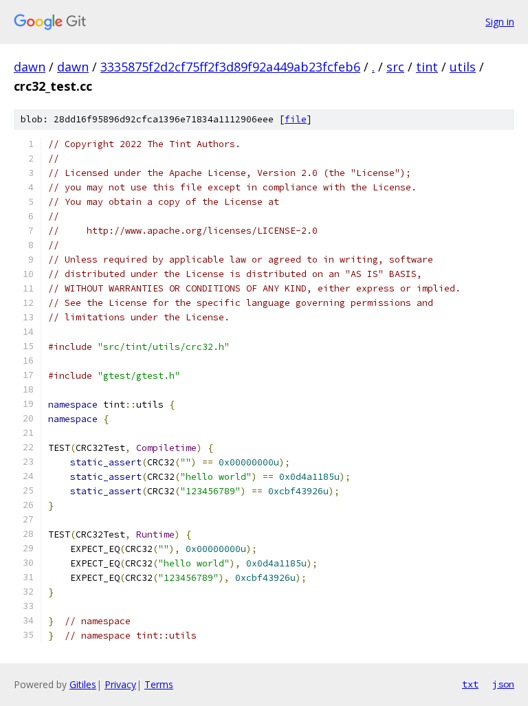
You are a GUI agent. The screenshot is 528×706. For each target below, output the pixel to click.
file (296, 119)
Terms (158, 684)
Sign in (499, 21)
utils (463, 66)
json (503, 684)
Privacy (120, 684)
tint (427, 66)
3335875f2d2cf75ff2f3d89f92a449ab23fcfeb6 (230, 66)
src (395, 66)
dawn (29, 66)
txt (470, 684)
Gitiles (82, 684)
